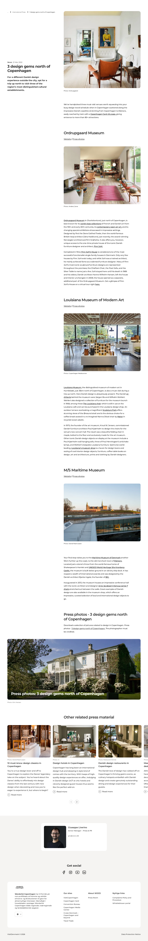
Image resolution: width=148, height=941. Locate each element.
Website (67, 139)
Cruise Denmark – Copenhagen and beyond (71, 915)
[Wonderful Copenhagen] (19, 887)
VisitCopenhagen (71, 898)
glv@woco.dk (73, 836)
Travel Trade (69, 921)
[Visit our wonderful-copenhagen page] (84, 872)
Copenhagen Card (71, 901)
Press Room (93, 898)
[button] (29, 777)
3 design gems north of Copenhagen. (88, 628)
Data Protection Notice (131, 934)
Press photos (78, 139)
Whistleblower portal (121, 903)
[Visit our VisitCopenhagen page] (64, 872)
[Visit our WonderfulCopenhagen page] (77, 872)
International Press (19, 12)
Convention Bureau (72, 904)
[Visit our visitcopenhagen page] (71, 872)
